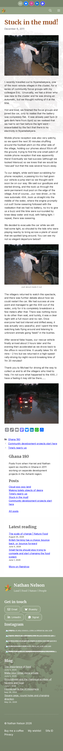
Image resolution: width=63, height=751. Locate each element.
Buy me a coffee (14, 730)
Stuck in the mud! (18, 497)
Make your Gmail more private (21, 672)
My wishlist (34, 730)
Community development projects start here (32, 443)
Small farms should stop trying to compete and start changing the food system (29, 553)
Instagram (14, 624)
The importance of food (17, 666)
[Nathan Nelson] (3, 10)
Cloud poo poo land (20, 486)
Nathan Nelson (29, 585)
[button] (50, 10)
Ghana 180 (14, 439)
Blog (8, 661)
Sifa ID (49, 730)
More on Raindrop (19, 566)
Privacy (8, 734)
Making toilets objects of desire (26, 490)
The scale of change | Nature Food (28, 533)
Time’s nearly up (17, 447)
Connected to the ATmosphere (21, 689)
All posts (13, 511)
